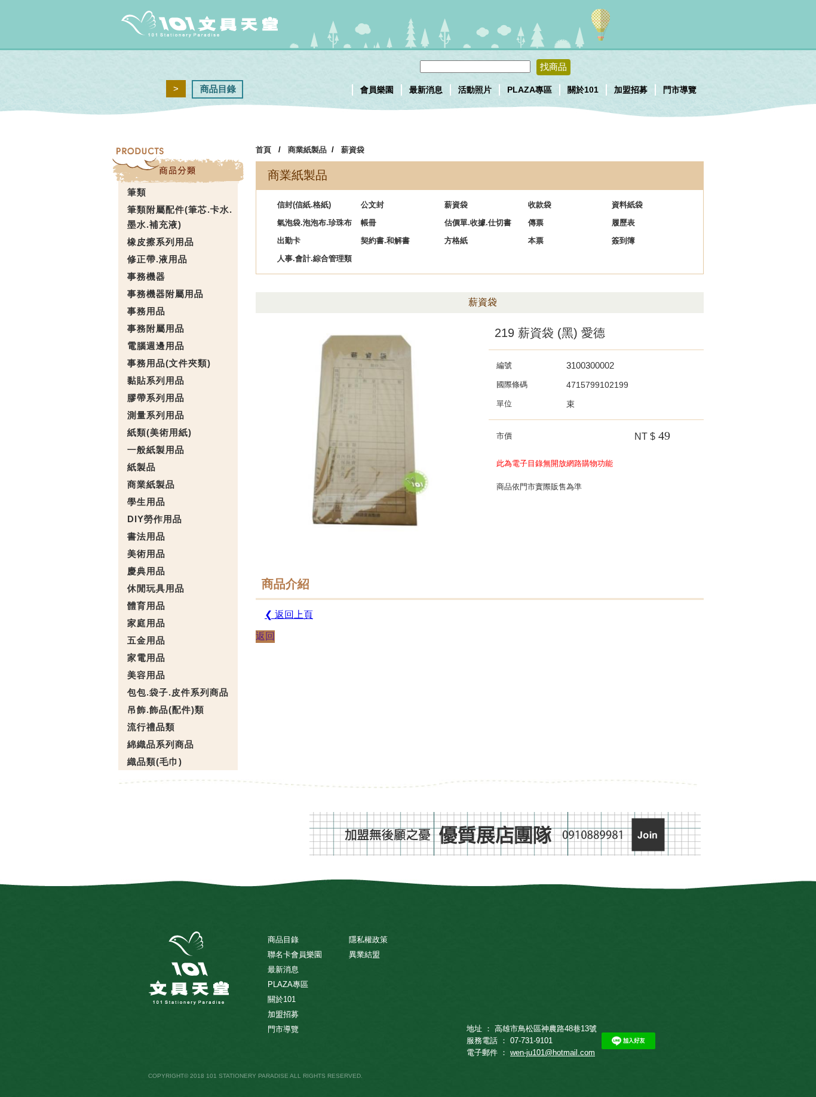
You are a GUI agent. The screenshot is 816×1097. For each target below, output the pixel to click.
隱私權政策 (368, 939)
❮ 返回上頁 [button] (289, 614)
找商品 (553, 67)
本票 (536, 240)
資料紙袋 (627, 204)
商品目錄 (218, 89)
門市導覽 (680, 89)
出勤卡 (288, 240)
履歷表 (623, 222)
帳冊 (368, 222)
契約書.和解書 (385, 240)
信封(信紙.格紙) (304, 204)
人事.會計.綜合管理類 (314, 258)
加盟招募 (631, 89)
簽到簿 (623, 240)
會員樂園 (377, 89)
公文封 (372, 204)
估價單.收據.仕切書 (477, 222)
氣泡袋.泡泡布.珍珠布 (314, 222)
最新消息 (426, 89)
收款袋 (539, 204)
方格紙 (456, 240)
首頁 (263, 149)
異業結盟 (364, 954)
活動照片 (475, 89)
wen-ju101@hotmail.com (552, 1052)
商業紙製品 (307, 149)
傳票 (536, 222)
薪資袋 (352, 149)
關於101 (583, 89)
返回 (265, 636)
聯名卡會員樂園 (295, 954)
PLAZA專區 (529, 89)
